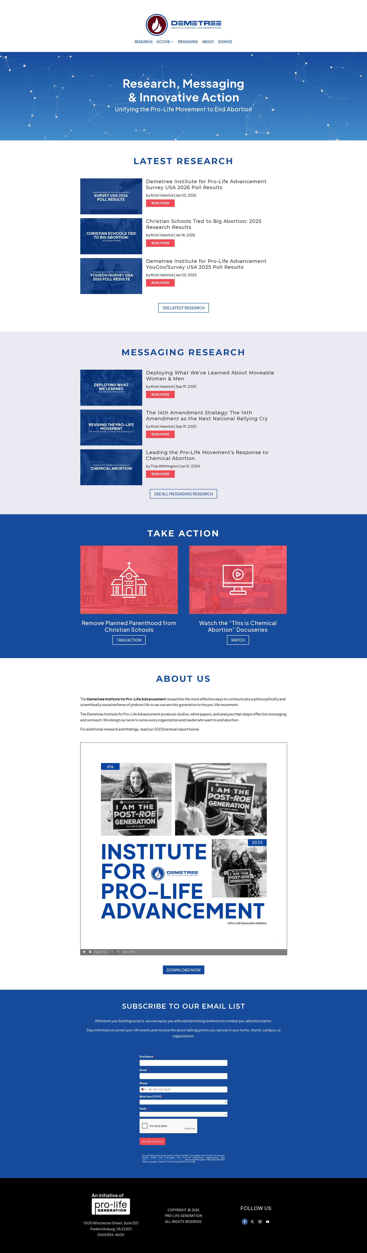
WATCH (238, 639)
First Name (147, 1056)
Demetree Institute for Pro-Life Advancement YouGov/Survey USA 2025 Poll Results (206, 264)
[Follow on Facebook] (245, 1222)
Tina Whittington (164, 466)
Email (144, 1070)
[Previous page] (84, 952)
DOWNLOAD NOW (184, 969)
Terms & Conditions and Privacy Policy (165, 1159)
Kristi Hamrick (162, 195)
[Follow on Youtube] (268, 1222)
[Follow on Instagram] (260, 1222)
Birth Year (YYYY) (151, 1096)
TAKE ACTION (129, 639)
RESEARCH (144, 41)
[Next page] (90, 952)
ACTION (163, 41)
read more (160, 203)
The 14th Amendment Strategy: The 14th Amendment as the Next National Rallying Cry (207, 415)
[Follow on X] (252, 1222)
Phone (143, 1083)
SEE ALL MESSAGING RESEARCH (183, 493)
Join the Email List (152, 1141)
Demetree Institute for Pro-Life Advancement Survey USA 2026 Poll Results (207, 184)
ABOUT (208, 41)
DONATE (225, 41)
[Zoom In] (118, 952)
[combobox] (146, 1089)
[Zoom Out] (112, 952)
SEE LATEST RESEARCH (183, 307)
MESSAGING (188, 41)
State (144, 1108)
